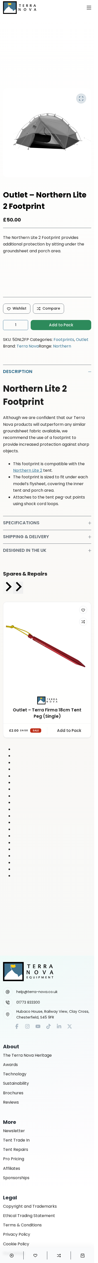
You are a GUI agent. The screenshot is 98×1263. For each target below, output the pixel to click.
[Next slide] (18, 588)
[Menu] (89, 7)
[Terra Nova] (47, 700)
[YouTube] (38, 1026)
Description (17, 371)
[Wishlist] (35, 1255)
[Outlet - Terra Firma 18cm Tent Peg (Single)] (47, 646)
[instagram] (27, 1026)
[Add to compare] (83, 622)
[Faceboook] (17, 1026)
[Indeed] (59, 1026)
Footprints (64, 339)
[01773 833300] (8, 1002)
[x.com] (69, 1026)
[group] (47, 670)
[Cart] (82, 1255)
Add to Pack (61, 325)
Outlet (82, 339)
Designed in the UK (24, 550)
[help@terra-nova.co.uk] (8, 992)
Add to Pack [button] (69, 730)
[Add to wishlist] (83, 610)
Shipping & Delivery (26, 537)
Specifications (21, 523)
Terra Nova (28, 346)
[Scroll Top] (12, 1255)
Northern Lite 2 (27, 470)
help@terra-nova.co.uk (37, 991)
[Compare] (59, 1255)
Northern (62, 346)
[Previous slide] (8, 588)
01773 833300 (28, 1002)
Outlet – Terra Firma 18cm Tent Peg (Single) (47, 713)
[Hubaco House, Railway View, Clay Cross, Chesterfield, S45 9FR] (8, 1014)
